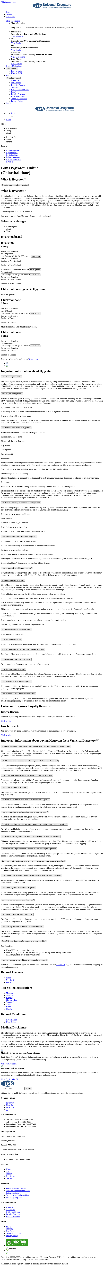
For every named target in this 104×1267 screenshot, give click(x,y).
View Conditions (18, 57)
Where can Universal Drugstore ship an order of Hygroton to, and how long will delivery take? (36, 746)
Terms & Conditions (19, 99)
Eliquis (9, 1009)
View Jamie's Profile (9, 1064)
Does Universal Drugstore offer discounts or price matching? (24, 941)
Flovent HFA (11, 1000)
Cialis (8, 1004)
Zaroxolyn (10, 982)
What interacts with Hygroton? (13, 580)
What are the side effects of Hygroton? (16, 428)
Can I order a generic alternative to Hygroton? (18, 888)
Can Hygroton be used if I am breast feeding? (18, 694)
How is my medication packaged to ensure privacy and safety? (25, 812)
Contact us (33, 359)
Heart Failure (11, 1022)
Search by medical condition (17, 1195)
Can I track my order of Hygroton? (14, 788)
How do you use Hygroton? (12, 394)
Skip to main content (9, 2)
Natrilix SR (10, 980)
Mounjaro (10, 993)
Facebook (10, 1107)
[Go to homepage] (52, 8)
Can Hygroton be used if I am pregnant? (16, 681)
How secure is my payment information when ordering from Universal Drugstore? (31, 875)
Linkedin (9, 1105)
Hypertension (11, 1020)
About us (9, 1207)
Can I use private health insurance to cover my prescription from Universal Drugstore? (33, 861)
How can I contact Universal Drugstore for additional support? (24, 960)
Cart (8, 1171)
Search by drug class (14, 1197)
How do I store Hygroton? (11, 639)
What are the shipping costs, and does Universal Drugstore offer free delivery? (30, 836)
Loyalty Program (18, 94)
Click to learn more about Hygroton (15, 185)
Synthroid (10, 1002)
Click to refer (6, 721)
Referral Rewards (18, 96)
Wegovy (9, 998)
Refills (8, 75)
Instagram (10, 1103)
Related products (13, 157)
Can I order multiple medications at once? (17, 914)
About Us (15, 80)
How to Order (16, 71)
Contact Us (10, 103)
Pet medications (12, 1193)
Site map (9, 1178)
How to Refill (16, 73)
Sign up (28, 1088)
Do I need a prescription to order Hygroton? (18, 900)
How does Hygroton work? (11, 377)
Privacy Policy (17, 101)
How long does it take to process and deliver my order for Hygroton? (27, 775)
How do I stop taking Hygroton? (13, 669)
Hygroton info (12, 153)
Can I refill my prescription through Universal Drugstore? (22, 927)
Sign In (9, 1174)
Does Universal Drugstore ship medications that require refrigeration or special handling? (34, 824)
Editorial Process (18, 85)
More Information (13, 78)
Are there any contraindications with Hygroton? (19, 536)
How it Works (12, 68)
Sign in (9, 14)
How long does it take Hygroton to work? (17, 568)
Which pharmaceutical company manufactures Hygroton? (23, 649)
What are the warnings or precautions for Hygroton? (21, 503)
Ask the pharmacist (13, 159)
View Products (17, 36)
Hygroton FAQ (12, 155)
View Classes (16, 64)
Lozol (8, 978)
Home (8, 120)
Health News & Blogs (20, 89)
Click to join (6, 735)
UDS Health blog (13, 1212)
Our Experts (16, 83)
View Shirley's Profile (10, 1079)
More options (35, 270)
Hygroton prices (12, 150)
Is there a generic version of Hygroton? (16, 659)
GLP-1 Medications (14, 66)
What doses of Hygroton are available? (16, 629)
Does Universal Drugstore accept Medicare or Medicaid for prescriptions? (29, 849)
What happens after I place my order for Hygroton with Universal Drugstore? (30, 761)
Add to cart (36, 256)
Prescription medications (16, 1188)
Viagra (8, 1007)
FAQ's (13, 92)
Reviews (9, 162)
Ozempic (9, 995)
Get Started (10, 16)
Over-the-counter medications (18, 1191)
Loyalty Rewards (13, 1214)
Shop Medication (13, 21)
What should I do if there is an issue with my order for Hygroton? (25, 800)
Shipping (14, 87)
